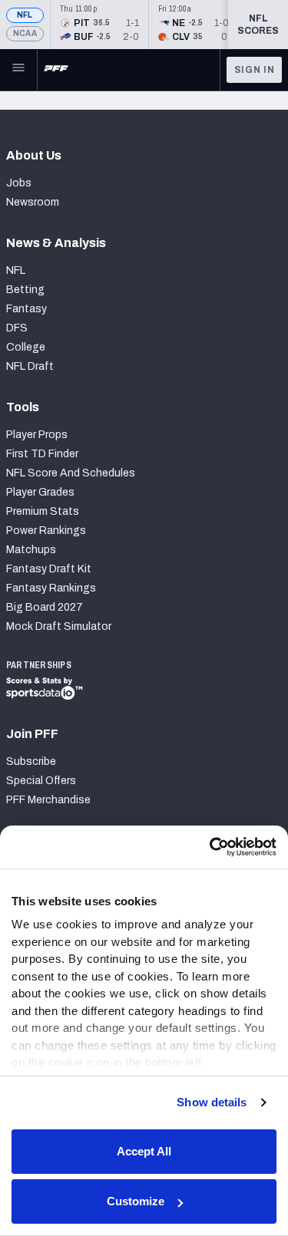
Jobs (18, 183)
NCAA (25, 33)
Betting (25, 289)
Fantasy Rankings (51, 588)
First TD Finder (42, 454)
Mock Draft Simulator (58, 626)
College (25, 347)
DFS (17, 328)
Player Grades (40, 492)
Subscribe (31, 761)
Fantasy (26, 309)
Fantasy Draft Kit (48, 569)
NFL (25, 15)
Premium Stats (42, 511)
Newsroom (32, 202)
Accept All (144, 1151)
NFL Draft (30, 366)
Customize (135, 1201)
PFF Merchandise (48, 800)
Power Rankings (46, 530)
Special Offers (41, 780)
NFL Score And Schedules (70, 473)
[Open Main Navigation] (18, 70)
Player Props (37, 434)
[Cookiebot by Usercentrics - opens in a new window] (209, 847)
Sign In (254, 69)
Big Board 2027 (44, 607)
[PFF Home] (56, 70)
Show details (212, 1102)
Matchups (31, 549)
